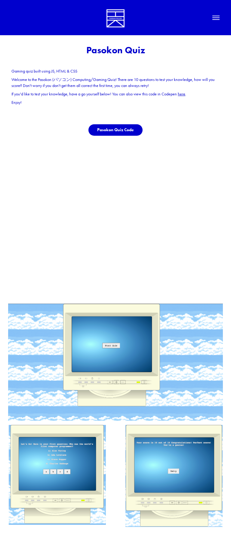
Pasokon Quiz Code (115, 129)
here (181, 94)
